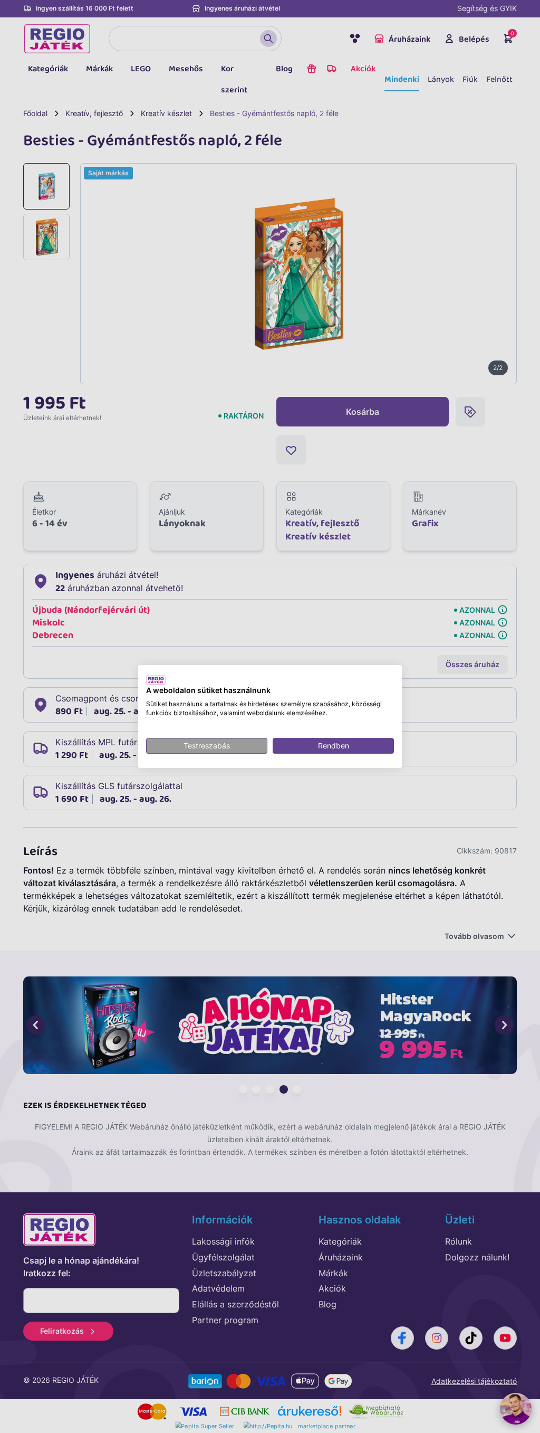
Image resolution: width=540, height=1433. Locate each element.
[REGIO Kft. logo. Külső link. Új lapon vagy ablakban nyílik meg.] (156, 680)
